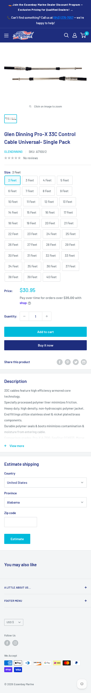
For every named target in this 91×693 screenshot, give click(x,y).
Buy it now (45, 345)
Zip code (10, 513)
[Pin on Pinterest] (68, 362)
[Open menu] (6, 35)
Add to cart (45, 332)
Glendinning (13, 151)
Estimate (17, 539)
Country (9, 473)
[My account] (75, 35)
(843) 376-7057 (63, 17)
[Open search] (66, 35)
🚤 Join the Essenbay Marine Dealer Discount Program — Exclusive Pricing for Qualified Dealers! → (45, 7)
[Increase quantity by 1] (46, 316)
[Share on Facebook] (60, 362)
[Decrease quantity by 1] (24, 316)
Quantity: (10, 316)
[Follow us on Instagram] (15, 643)
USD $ (10, 622)
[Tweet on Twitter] (76, 362)
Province (10, 493)
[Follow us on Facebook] (7, 643)
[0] (83, 35)
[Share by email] (84, 362)
